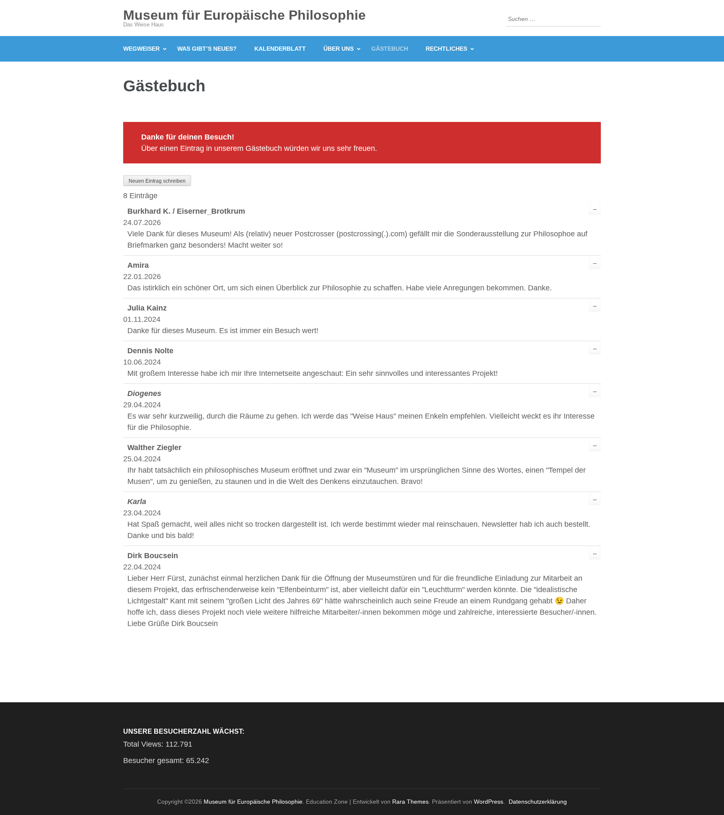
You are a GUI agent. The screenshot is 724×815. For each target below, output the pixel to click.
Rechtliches (446, 48)
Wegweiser (141, 48)
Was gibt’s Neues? (207, 48)
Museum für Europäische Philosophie (244, 15)
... (597, 210)
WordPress (488, 801)
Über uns (338, 48)
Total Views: (144, 744)
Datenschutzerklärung (538, 801)
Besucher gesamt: (154, 760)
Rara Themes (410, 801)
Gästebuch (389, 48)
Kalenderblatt (280, 48)
